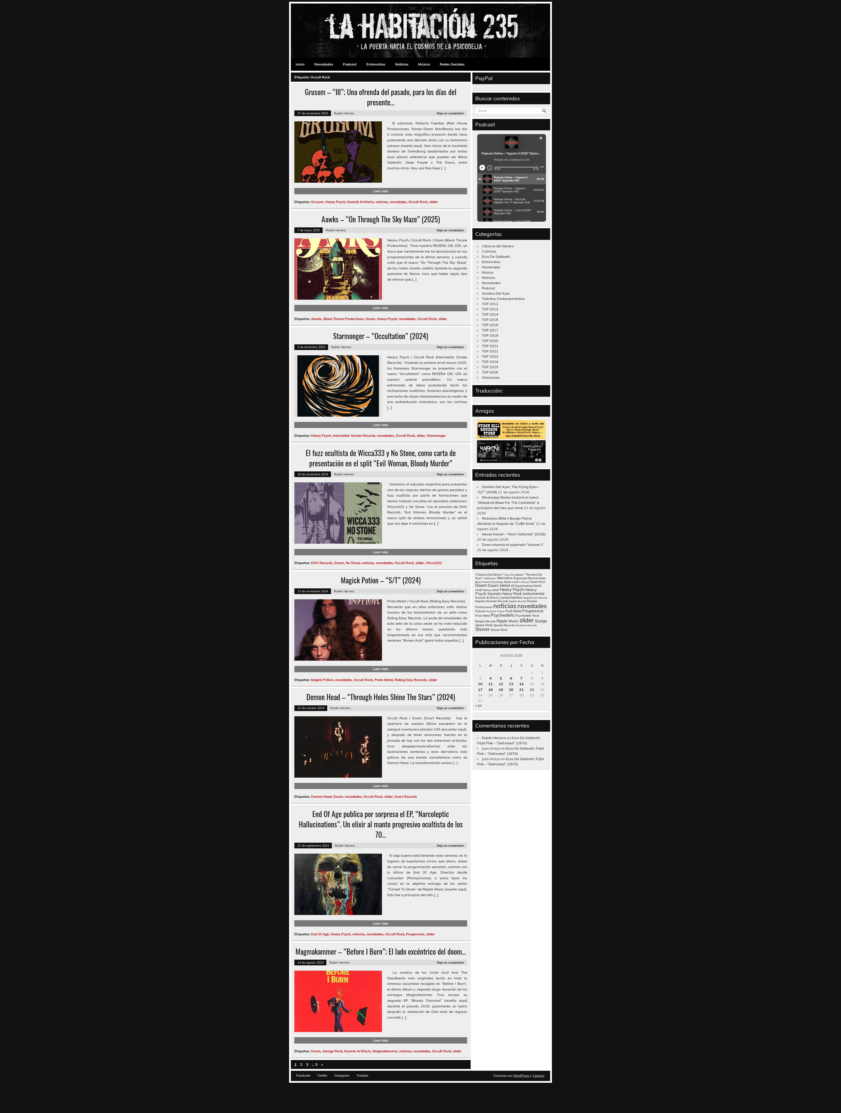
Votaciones (491, 377)
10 (480, 684)
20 (511, 689)
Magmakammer (385, 1051)
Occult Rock (418, 202)
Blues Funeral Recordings (489, 582)
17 (480, 689)
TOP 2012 (490, 304)
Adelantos (490, 578)
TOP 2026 (490, 372)
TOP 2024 (490, 361)
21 (521, 689)
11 (490, 684)
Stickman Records (526, 625)
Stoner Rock (499, 630)
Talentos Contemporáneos (503, 298)
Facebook (303, 1075)
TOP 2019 (490, 335)
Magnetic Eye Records (535, 597)
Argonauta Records (525, 578)
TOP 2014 (490, 314)
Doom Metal (499, 585)
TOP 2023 (490, 356)
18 (490, 689)
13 (511, 684)
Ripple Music (507, 621)
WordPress (521, 1076)
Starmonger (436, 436)
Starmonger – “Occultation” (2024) (380, 335)
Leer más (380, 191)
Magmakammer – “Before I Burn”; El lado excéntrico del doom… (380, 951)
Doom (370, 319)
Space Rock (484, 625)
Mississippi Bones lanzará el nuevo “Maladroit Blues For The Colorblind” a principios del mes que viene (508, 502)
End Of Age (320, 934)
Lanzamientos (510, 597)
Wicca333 (434, 563)
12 (501, 684)
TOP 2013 (490, 309)
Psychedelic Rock (527, 615)
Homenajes (491, 267)
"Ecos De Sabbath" (514, 574)
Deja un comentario (450, 113)
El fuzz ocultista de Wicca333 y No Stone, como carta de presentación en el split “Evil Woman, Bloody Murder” (381, 458)
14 (521, 684)
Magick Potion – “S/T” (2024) (381, 580)
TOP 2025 (490, 367)
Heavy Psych (335, 202)
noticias (382, 202)
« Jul (478, 705)
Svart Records (405, 796)
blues (542, 578)
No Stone (353, 563)
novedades (398, 202)
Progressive (415, 934)
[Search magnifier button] (544, 111)
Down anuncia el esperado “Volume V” (513, 544)
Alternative (504, 578)
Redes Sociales (452, 64)
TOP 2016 (490, 325)
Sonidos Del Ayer (496, 293)
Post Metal (513, 611)
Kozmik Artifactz (360, 202)
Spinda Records (504, 625)
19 (501, 689)
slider (433, 202)
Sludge (541, 620)
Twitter (322, 1075)
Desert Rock (537, 582)
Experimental (524, 585)
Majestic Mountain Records (491, 601)
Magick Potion (322, 680)
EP (512, 585)
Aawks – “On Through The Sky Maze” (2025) (381, 219)
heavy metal (491, 590)
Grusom (317, 202)
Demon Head (321, 796)
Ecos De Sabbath (496, 256)
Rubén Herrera (344, 113)
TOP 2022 (490, 351)
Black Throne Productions (343, 319)
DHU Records (321, 563)
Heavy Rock (512, 593)
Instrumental (533, 593)
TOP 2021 (490, 346)
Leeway (538, 1076)
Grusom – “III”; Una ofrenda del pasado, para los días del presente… (380, 97)
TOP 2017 (490, 330)
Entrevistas (375, 64)
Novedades (323, 64)
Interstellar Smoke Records (354, 436)
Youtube (362, 1075)
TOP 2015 (490, 319)
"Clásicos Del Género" (489, 574)
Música (424, 64)
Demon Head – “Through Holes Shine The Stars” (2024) (380, 696)
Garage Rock (332, 1051)
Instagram (342, 1075)
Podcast (350, 64)
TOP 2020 (490, 340)
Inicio (300, 64)
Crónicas (489, 251)
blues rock (511, 582)
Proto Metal (384, 680)
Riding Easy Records (411, 680)
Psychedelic (503, 615)
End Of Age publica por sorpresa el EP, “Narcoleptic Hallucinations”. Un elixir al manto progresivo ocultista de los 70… (381, 824)
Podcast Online (495, 611)
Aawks (316, 319)
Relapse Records (485, 621)
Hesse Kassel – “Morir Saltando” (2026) (514, 534)
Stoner (482, 629)
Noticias (401, 64)
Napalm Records (517, 601)
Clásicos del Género (498, 246)
